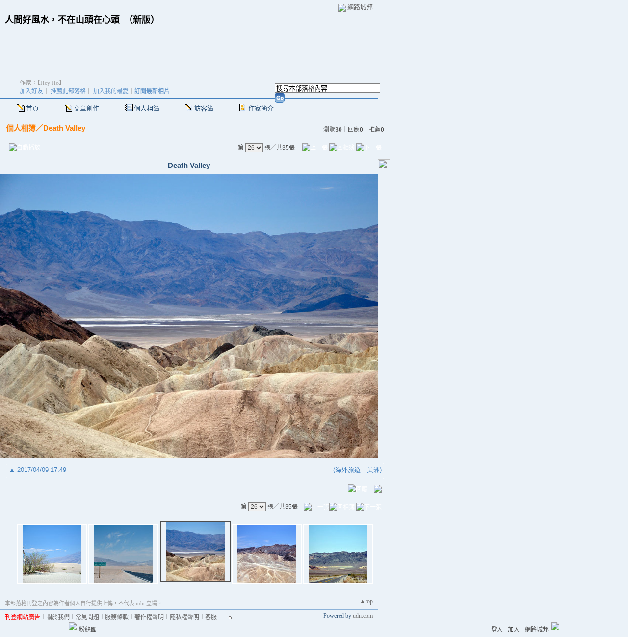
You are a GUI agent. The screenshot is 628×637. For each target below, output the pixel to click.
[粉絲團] (73, 626)
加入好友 (31, 91)
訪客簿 (203, 108)
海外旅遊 (348, 469)
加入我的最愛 (111, 91)
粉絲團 (88, 629)
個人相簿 (146, 108)
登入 (497, 629)
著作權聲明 (149, 617)
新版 (142, 20)
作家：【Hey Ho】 (42, 83)
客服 (211, 617)
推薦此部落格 (68, 91)
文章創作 (86, 108)
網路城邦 (360, 7)
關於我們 (58, 617)
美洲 (373, 469)
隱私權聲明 (184, 617)
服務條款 (117, 617)
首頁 (32, 108)
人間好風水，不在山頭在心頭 (62, 20)
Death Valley (64, 128)
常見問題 (87, 617)
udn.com (363, 615)
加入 (514, 629)
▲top (366, 601)
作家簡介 (261, 108)
